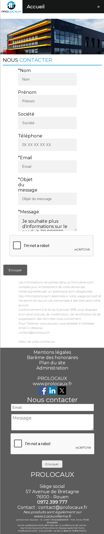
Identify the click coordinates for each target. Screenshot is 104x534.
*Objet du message (25, 185)
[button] (15, 270)
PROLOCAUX (52, 378)
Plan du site (52, 362)
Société (25, 114)
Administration (52, 368)
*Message (25, 211)
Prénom (25, 92)
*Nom (24, 70)
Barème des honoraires (52, 357)
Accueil (36, 6)
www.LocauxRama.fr (52, 516)
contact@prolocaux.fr (62, 507)
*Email (25, 157)
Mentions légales (52, 352)
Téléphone (25, 136)
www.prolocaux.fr (52, 383)
